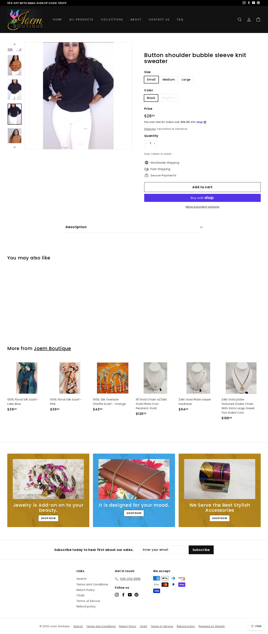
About (136, 19)
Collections (112, 19)
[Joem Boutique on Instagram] (117, 595)
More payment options (202, 207)
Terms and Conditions (92, 584)
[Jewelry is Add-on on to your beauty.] (48, 479)
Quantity (151, 136)
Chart (81, 595)
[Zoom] (78, 95)
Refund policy (86, 606)
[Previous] (14, 45)
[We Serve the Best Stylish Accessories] (219, 479)
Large (186, 79)
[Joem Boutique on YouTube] (130, 595)
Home (57, 19)
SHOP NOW (48, 518)
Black (151, 98)
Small (151, 79)
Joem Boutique (52, 348)
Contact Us (159, 19)
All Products (81, 19)
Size (147, 72)
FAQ (180, 19)
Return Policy (86, 590)
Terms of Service (88, 601)
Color (148, 90)
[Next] (14, 146)
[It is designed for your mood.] (134, 479)
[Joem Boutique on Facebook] (123, 595)
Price (148, 109)
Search (82, 579)
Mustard (168, 98)
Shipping (150, 128)
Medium (169, 79)
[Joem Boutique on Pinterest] (136, 595)
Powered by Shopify (212, 626)
